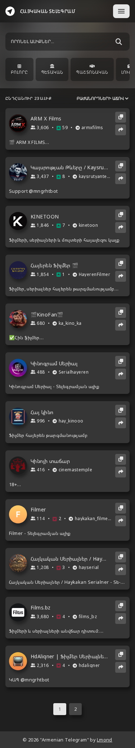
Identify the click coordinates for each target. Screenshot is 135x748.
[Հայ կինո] (20, 417)
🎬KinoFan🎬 (47, 314)
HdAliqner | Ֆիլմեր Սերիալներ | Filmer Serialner (70, 656)
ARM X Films (46, 118)
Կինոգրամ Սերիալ (54, 363)
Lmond (104, 740)
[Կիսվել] (120, 129)
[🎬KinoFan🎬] (20, 319)
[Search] (119, 42)
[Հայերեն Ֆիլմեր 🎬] (20, 270)
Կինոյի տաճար (50, 461)
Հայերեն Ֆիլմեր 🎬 (54, 265)
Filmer (38, 509)
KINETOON (45, 216)
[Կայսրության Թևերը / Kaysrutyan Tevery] (20, 172)
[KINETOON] (20, 221)
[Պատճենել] (120, 117)
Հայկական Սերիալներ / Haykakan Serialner (70, 559)
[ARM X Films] (20, 123)
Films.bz (40, 607)
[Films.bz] (20, 612)
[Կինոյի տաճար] (20, 465)
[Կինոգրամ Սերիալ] (20, 368)
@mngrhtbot (43, 191)
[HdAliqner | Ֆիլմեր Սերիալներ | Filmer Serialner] (20, 661)
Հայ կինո (42, 412)
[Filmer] (20, 514)
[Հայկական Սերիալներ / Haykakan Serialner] (20, 563)
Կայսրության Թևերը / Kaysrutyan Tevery (70, 167)
